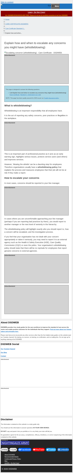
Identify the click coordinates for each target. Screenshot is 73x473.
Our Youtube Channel (8, 349)
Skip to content (7, 2)
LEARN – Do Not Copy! (12, 463)
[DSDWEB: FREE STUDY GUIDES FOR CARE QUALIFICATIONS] (24, 5)
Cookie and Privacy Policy (13, 459)
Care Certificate (14, 94)
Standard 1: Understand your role (30, 94)
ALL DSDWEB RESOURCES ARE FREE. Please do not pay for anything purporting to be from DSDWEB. (36, 15)
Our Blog (4, 352)
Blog (6, 461)
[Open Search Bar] (49, 6)
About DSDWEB (10, 454)
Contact (3, 356)
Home (7, 19)
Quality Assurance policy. (51, 98)
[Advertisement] (36, 69)
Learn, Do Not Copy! (36, 12)
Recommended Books (12, 456)
